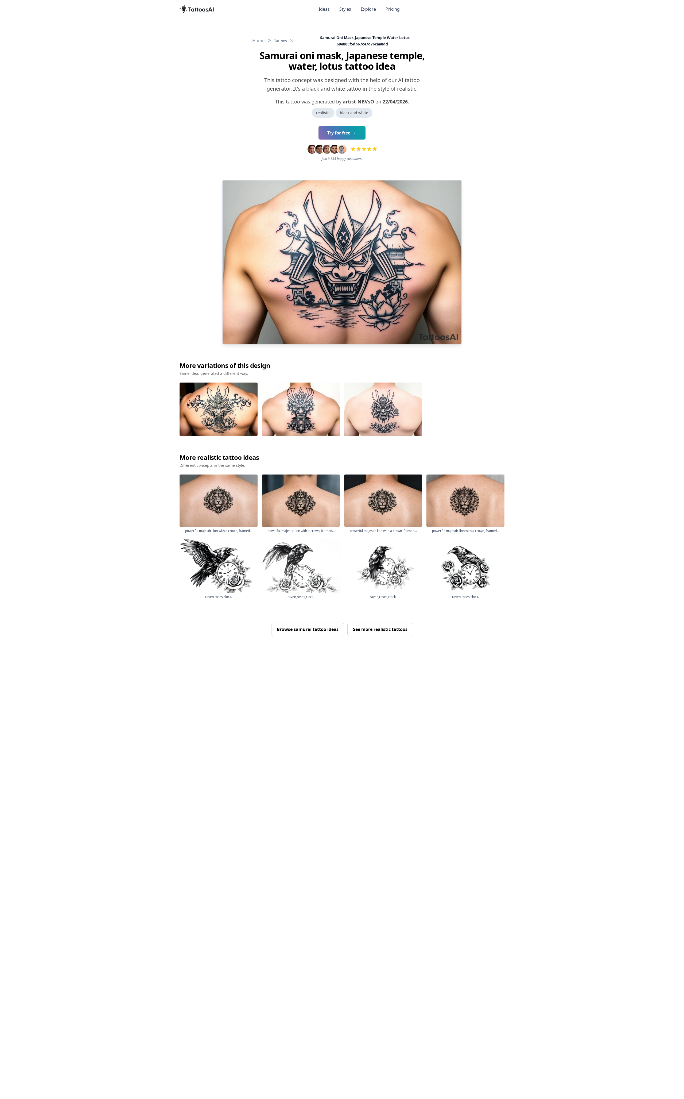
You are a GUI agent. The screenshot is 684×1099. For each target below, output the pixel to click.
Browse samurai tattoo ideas (308, 629)
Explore (368, 9)
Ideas (324, 9)
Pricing (393, 9)
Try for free (338, 133)
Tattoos (280, 40)
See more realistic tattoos (380, 629)
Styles (345, 9)
